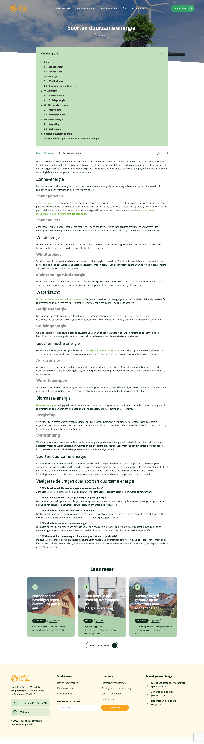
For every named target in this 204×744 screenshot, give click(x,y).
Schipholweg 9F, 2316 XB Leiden (27, 690)
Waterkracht (50, 90)
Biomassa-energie (53, 119)
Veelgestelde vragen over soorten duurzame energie (71, 138)
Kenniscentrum (50, 152)
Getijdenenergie (57, 95)
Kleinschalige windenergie (62, 86)
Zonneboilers (55, 71)
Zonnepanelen (56, 67)
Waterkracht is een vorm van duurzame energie (60, 299)
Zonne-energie (52, 62)
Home (39, 152)
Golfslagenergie (57, 100)
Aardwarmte (55, 110)
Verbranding (55, 129)
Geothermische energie (56, 105)
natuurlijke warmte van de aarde (99, 350)
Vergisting (54, 124)
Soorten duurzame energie (58, 133)
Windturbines (56, 81)
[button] (85, 8)
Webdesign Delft (24, 724)
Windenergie (50, 76)
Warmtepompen (57, 114)
